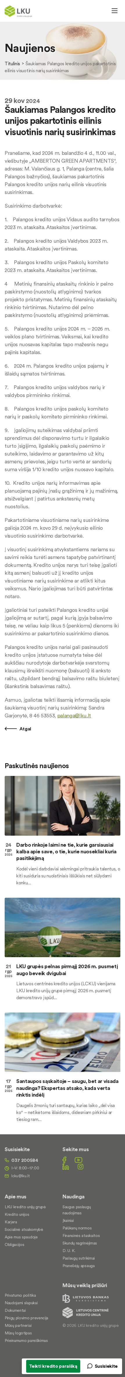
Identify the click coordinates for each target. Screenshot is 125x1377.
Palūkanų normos (77, 1228)
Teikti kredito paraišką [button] (53, 1366)
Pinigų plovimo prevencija (26, 1317)
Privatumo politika (20, 1295)
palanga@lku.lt (74, 715)
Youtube (78, 1160)
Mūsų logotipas (18, 1333)
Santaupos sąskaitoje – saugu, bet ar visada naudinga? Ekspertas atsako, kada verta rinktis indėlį (67, 1088)
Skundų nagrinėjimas (80, 1243)
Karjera (11, 1221)
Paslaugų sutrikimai (79, 1258)
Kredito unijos (17, 1214)
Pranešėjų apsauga (79, 1265)
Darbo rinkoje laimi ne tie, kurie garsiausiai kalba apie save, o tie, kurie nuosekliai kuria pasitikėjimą (66, 851)
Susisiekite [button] (106, 1366)
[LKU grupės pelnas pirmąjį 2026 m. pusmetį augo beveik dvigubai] (62, 927)
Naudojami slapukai (21, 1302)
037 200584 (24, 1160)
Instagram (80, 1166)
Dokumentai (15, 1310)
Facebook (64, 1160)
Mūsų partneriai (18, 1325)
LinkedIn (66, 1166)
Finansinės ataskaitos (81, 1235)
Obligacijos (14, 1244)
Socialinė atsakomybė (24, 1229)
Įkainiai (68, 1220)
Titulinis (12, 63)
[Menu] (114, 11)
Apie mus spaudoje (21, 1237)
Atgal (24, 729)
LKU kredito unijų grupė (25, 1206)
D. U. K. (69, 1250)
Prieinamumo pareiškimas (26, 1340)
